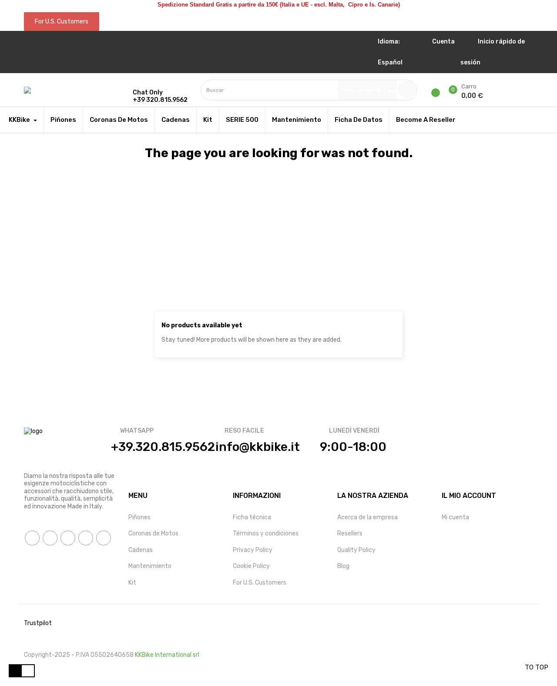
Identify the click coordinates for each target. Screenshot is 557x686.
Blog (343, 566)
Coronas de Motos (153, 533)
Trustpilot (38, 623)
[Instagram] (103, 538)
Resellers (349, 533)
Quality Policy (356, 550)
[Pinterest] (85, 538)
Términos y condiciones (266, 533)
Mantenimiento (149, 566)
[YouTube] (67, 538)
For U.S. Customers (259, 582)
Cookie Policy (251, 566)
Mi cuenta (455, 517)
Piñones (139, 517)
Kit (132, 582)
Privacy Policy (252, 550)
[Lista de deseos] (439, 93)
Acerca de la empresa (367, 517)
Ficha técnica (252, 517)
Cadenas (140, 550)
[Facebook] (32, 538)
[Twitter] (50, 538)
